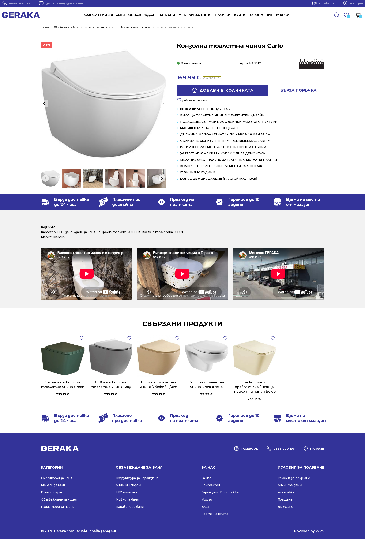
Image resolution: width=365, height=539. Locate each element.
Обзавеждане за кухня (59, 499)
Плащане (285, 499)
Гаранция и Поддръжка (220, 492)
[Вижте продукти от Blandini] (311, 68)
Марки (283, 15)
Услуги (207, 499)
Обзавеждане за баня (151, 15)
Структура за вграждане (137, 478)
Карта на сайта (215, 514)
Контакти (211, 485)
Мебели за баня (194, 15)
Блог (205, 507)
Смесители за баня (104, 15)
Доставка (286, 492)
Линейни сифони (129, 485)
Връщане (285, 507)
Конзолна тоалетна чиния (118, 232)
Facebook (326, 3)
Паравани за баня (130, 507)
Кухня (240, 15)
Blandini (59, 237)
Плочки (223, 15)
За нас (206, 478)
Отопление (261, 15)
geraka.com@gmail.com (64, 3)
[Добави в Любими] (81, 338)
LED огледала (126, 492)
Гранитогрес (52, 492)
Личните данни (290, 485)
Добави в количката (226, 90)
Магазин (356, 3)
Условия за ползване (294, 478)
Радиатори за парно (58, 507)
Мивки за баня (127, 499)
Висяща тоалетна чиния (162, 232)
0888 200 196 (19, 3)
